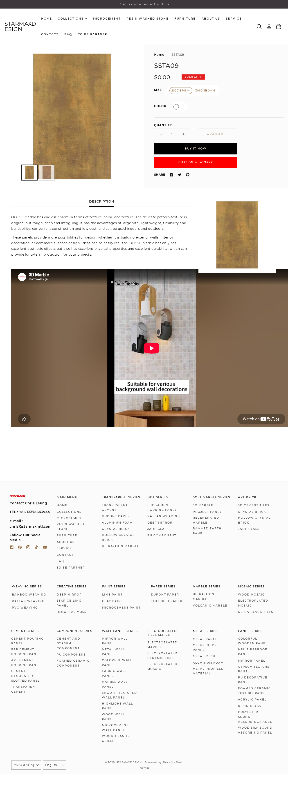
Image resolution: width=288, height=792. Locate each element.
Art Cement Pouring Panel (26, 662)
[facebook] (12, 548)
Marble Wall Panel (115, 684)
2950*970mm (180, 90)
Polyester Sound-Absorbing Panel (255, 716)
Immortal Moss (71, 612)
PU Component (161, 535)
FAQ (60, 561)
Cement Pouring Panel (27, 641)
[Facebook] (171, 174)
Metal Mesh (204, 656)
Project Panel (207, 511)
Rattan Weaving (163, 516)
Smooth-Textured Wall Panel (119, 695)
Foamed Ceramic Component (73, 663)
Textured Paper (166, 601)
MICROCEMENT (70, 518)
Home (159, 55)
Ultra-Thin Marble (120, 546)
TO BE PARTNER (71, 567)
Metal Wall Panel (113, 652)
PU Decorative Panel (252, 680)
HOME (62, 505)
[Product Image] (72, 116)
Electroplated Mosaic (253, 603)
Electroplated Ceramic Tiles (162, 655)
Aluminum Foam (117, 522)
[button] (259, 26)
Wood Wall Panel (113, 717)
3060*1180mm (205, 90)
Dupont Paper (116, 516)
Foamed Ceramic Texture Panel (254, 691)
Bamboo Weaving (29, 594)
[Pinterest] (187, 174)
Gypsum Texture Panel (254, 669)
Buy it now (196, 148)
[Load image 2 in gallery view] (47, 173)
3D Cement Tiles (253, 505)
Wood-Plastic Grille (116, 738)
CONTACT (65, 554)
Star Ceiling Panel (69, 603)
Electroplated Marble (162, 645)
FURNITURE (67, 535)
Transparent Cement (115, 507)
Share (159, 174)
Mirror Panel (251, 660)
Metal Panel (205, 639)
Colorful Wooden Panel (253, 641)
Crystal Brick (116, 529)
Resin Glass (249, 706)
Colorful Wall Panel (117, 662)
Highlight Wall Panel (117, 706)
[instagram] (28, 548)
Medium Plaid (176, 107)
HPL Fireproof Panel (252, 652)
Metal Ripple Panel (206, 647)
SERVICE (64, 548)
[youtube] (45, 548)
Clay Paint (112, 601)
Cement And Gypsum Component (68, 643)
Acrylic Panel (252, 699)
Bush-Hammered (182, 107)
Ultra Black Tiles (255, 612)
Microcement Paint (121, 607)
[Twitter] (179, 174)
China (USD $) (24, 765)
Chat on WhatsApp (195, 162)
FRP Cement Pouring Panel (162, 507)
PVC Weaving (25, 607)
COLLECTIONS (69, 511)
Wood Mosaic (251, 594)
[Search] (259, 26)
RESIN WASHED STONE (70, 526)
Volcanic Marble (210, 605)
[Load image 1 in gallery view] (29, 173)
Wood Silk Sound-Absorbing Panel (256, 730)
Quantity (163, 125)
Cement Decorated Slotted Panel (25, 675)
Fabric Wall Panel (114, 673)
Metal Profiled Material (208, 671)
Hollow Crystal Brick (118, 537)
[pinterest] (20, 548)
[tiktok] (36, 548)
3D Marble (203, 505)
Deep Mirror (160, 522)
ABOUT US (65, 542)
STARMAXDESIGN (129, 762)
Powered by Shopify (158, 762)
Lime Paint (112, 594)
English (51, 765)
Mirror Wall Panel (115, 641)
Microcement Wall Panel (115, 727)
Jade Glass (158, 529)
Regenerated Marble (206, 520)
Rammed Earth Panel (207, 531)
